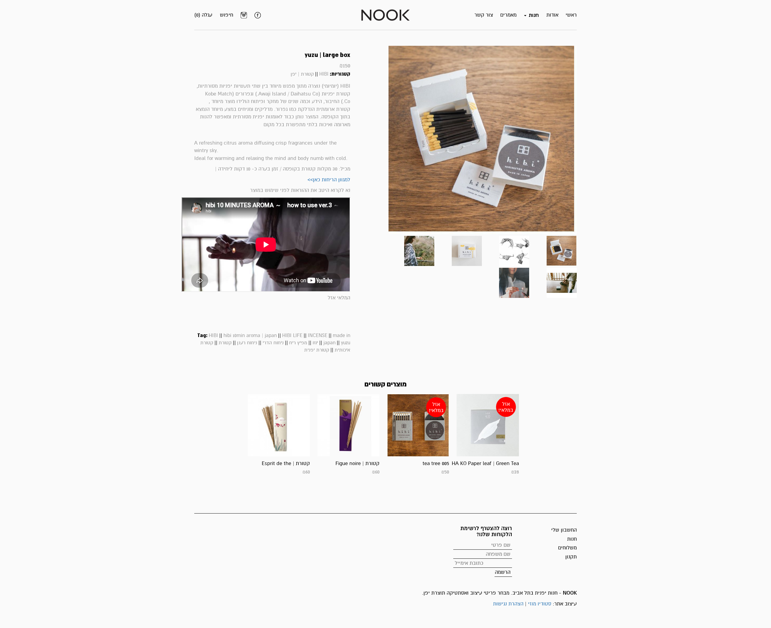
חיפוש (226, 15)
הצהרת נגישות (508, 604)
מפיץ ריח (298, 343)
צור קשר (483, 15)
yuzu (345, 343)
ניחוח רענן (247, 343)
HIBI (324, 74)
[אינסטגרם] (244, 15)
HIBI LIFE (292, 336)
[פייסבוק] (257, 15)
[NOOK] (385, 14)
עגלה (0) (203, 15)
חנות (572, 539)
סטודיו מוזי (539, 604)
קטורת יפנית (316, 350)
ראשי (571, 15)
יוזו (315, 343)
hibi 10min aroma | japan (250, 336)
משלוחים (567, 548)
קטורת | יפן (302, 74)
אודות (552, 15)
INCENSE (317, 336)
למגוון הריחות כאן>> (328, 180)
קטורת (225, 343)
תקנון (571, 557)
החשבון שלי (564, 530)
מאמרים (508, 15)
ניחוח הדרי (273, 343)
